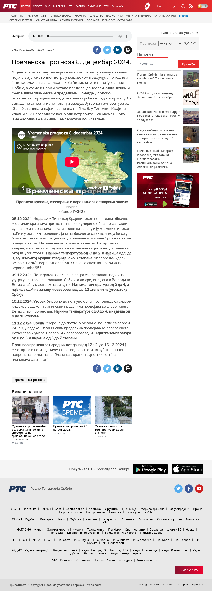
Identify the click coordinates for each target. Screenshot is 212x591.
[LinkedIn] (117, 50)
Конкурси (125, 560)
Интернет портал (148, 560)
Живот (38, 529)
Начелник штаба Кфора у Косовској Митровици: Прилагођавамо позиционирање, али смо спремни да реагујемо (155, 159)
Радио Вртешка (95, 553)
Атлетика (127, 519)
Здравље (156, 529)
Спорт (37, 6)
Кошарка (46, 519)
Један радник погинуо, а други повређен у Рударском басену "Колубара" (158, 116)
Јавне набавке (104, 560)
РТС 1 (23, 540)
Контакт (66, 560)
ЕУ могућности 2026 (117, 20)
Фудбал (30, 519)
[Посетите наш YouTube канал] (199, 488)
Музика (78, 529)
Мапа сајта (189, 570)
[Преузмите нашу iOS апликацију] (187, 469)
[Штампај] (128, 50)
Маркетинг (83, 560)
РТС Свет (63, 540)
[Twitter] (107, 50)
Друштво (96, 15)
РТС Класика (142, 540)
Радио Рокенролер (175, 550)
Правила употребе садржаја (64, 585)
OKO (47, 6)
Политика (16, 15)
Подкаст (92, 20)
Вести (25, 6)
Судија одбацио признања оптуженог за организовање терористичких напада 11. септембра (157, 136)
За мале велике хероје (120, 532)
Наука (190, 529)
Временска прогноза (29, 380)
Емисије (94, 6)
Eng (172, 6)
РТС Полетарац (113, 543)
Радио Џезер (119, 553)
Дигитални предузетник (83, 532)
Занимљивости (58, 529)
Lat (159, 6)
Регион (32, 15)
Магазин (59, 6)
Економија (114, 15)
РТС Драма (101, 540)
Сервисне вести (21, 20)
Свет (44, 15)
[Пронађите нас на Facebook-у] (189, 488)
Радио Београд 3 (94, 550)
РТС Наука (81, 540)
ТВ (70, 6)
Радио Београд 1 (37, 550)
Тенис (61, 519)
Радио (80, 6)
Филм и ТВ (174, 529)
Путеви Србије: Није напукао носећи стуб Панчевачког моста (157, 78)
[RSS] (191, 6)
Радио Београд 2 (65, 550)
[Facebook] (97, 50)
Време (183, 15)
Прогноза (148, 43)
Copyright (35, 585)
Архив (137, 553)
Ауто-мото (145, 519)
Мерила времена (138, 15)
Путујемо (114, 529)
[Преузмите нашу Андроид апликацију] (150, 469)
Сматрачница (46, 20)
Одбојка (75, 519)
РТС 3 (48, 540)
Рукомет (91, 519)
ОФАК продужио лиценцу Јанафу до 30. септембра (155, 95)
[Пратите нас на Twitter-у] (178, 488)
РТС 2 (36, 540)
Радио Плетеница (144, 550)
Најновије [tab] (145, 54)
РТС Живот (121, 540)
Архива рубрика (71, 20)
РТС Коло (162, 540)
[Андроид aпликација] (168, 190)
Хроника (81, 15)
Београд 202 (119, 550)
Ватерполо (109, 519)
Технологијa (95, 529)
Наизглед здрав (151, 532)
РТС (106, 6)
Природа (56, 532)
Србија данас (61, 15)
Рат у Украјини (165, 15)
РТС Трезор (181, 540)
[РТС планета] (147, 6)
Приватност (17, 585)
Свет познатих (135, 529)
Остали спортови (169, 519)
